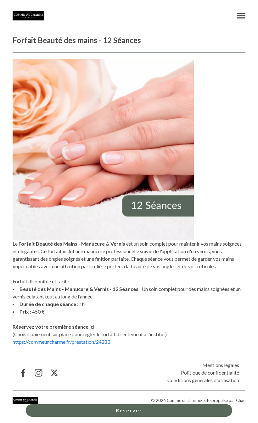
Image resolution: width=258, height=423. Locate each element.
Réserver (129, 410)
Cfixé (240, 400)
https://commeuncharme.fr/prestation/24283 (61, 342)
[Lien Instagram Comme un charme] (38, 373)
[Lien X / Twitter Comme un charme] (54, 373)
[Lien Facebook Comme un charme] (23, 373)
